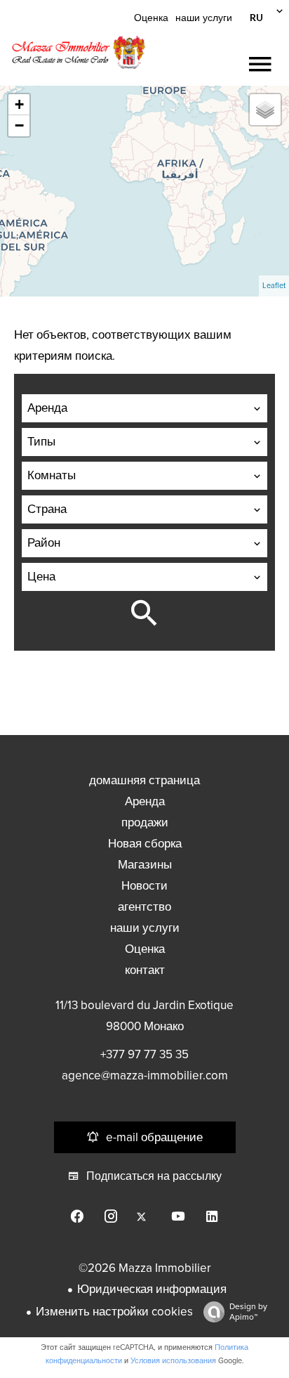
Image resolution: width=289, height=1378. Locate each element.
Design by (248, 1311)
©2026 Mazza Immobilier (145, 1268)
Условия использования (173, 1360)
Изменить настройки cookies (114, 1311)
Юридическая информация (152, 1289)
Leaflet (273, 285)
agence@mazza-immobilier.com (145, 1075)
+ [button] (19, 104)
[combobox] (144, 408)
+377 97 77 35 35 (144, 1054)
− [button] (19, 125)
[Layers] (265, 109)
